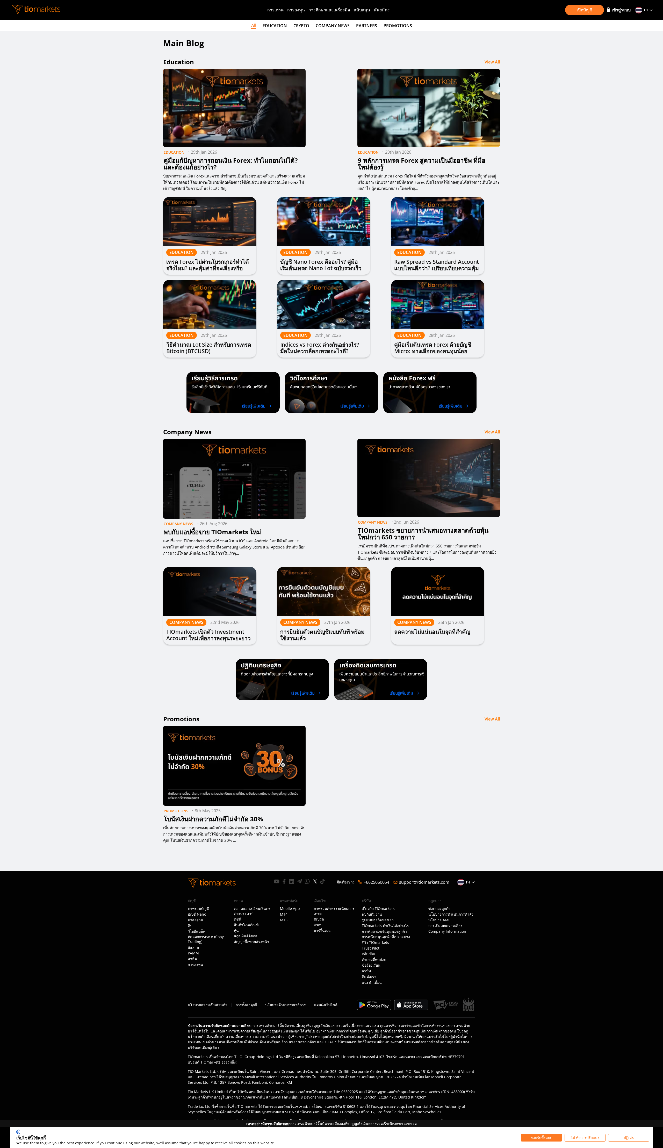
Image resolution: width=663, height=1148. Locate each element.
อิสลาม (193, 947)
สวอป (318, 925)
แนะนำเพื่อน (372, 982)
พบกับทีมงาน (372, 914)
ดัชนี (237, 919)
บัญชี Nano (197, 914)
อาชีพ (366, 971)
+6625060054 (376, 882)
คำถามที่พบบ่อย (374, 959)
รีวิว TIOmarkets (375, 942)
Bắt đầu (368, 954)
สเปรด (319, 919)
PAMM (193, 953)
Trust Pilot (370, 948)
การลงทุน (296, 10)
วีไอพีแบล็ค (196, 931)
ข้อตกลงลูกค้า (439, 908)
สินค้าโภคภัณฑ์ (246, 925)
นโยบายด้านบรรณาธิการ (285, 1004)
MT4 (283, 914)
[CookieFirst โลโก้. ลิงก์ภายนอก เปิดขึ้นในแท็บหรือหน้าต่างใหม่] (18, 1132)
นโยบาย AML (439, 920)
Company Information (447, 931)
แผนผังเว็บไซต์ (325, 1004)
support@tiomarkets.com (424, 882)
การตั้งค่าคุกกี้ (246, 1004)
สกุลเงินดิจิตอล (245, 936)
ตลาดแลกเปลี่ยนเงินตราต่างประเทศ (253, 911)
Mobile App (290, 908)
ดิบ (190, 925)
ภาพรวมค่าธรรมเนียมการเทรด (334, 911)
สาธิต (192, 959)
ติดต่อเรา (369, 976)
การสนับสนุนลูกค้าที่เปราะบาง (386, 937)
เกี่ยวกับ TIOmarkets (378, 908)
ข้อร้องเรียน (371, 965)
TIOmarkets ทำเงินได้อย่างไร (385, 925)
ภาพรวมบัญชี (198, 908)
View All (492, 62)
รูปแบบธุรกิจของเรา (378, 920)
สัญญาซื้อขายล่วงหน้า (251, 941)
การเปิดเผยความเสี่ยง (445, 925)
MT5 (283, 920)
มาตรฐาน (195, 920)
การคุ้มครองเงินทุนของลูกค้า (384, 931)
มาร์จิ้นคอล (323, 930)
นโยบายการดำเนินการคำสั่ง (450, 914)
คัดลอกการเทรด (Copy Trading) (206, 939)
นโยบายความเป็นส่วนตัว (207, 1004)
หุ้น (236, 930)
